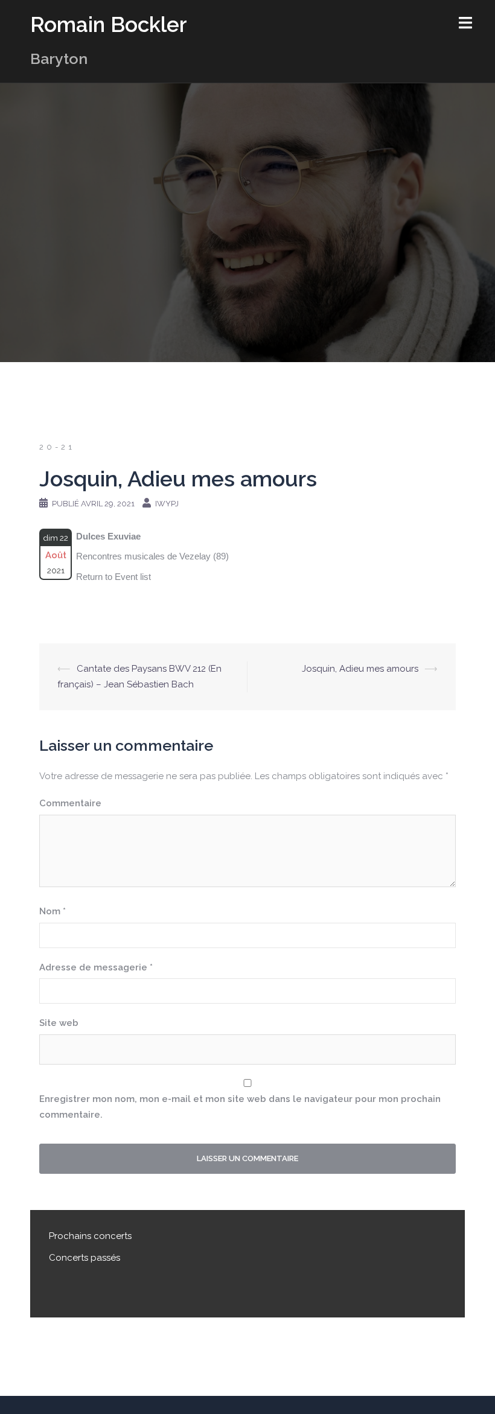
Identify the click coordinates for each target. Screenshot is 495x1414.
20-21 (57, 446)
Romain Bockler (108, 24)
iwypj (167, 503)
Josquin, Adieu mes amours (360, 668)
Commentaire (70, 803)
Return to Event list (113, 577)
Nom (52, 911)
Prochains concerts (90, 1236)
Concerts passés (84, 1257)
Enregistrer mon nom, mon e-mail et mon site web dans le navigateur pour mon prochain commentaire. (240, 1107)
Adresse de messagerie (96, 967)
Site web (58, 1023)
